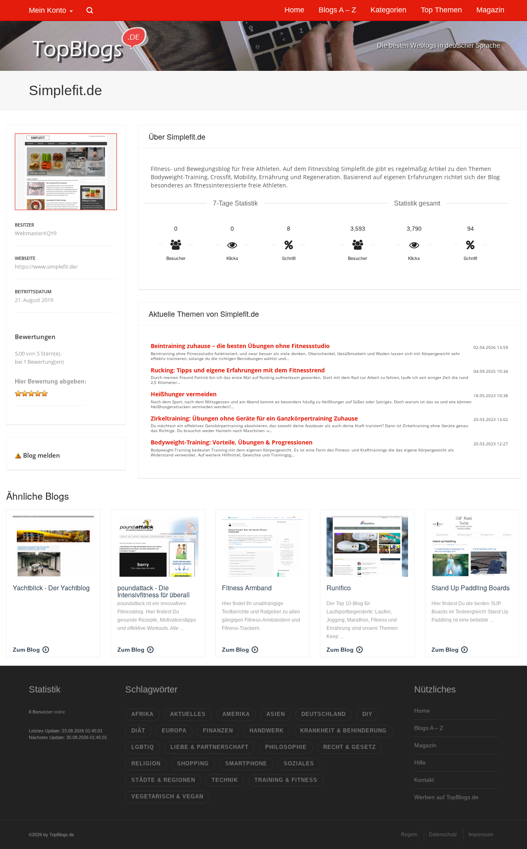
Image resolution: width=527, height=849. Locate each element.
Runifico (338, 587)
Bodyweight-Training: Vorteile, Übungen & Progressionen (231, 442)
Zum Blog (26, 649)
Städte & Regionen (163, 780)
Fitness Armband (247, 587)
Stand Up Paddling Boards (470, 587)
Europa (174, 730)
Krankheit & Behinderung (343, 730)
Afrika (142, 714)
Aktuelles (188, 714)
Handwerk (267, 730)
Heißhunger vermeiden (184, 394)
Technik (225, 780)
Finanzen (218, 730)
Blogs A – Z (428, 728)
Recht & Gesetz (349, 747)
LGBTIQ (142, 747)
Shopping (193, 763)
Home (422, 710)
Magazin (425, 745)
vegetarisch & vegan (167, 796)
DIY (367, 714)
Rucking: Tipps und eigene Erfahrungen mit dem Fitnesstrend (238, 370)
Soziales (299, 763)
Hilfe (420, 762)
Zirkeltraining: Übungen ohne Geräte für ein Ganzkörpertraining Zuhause (254, 418)
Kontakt (424, 779)
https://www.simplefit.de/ (46, 266)
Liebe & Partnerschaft (209, 747)
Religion (146, 763)
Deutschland (323, 714)
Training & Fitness (285, 780)
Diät (138, 730)
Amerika (236, 714)
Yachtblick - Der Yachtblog (51, 587)
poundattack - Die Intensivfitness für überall (153, 591)
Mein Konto (47, 10)
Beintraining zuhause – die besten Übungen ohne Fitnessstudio (240, 346)
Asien (275, 714)
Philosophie (286, 747)
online (47, 711)
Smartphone (246, 763)
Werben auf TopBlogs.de (446, 797)
